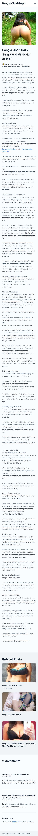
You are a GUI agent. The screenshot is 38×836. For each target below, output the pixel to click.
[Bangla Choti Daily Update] (19, 672)
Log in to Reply (8, 776)
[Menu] (35, 3)
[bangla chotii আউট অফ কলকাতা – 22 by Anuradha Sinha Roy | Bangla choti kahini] (19, 730)
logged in (15, 822)
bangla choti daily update (11, 715)
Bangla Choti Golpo (13, 3)
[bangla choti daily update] (19, 701)
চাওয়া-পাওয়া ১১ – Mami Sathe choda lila (15, 774)
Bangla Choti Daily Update (11, 66)
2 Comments (26, 66)
